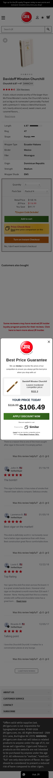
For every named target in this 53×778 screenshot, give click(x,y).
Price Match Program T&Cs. (29, 434)
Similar (19, 366)
